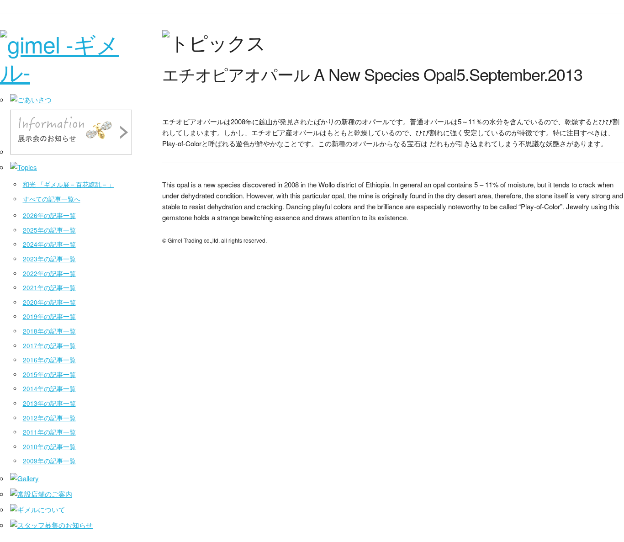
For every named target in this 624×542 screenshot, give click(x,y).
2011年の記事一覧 (49, 432)
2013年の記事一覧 (49, 403)
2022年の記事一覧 (49, 273)
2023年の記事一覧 (49, 259)
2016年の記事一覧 (49, 360)
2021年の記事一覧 (49, 287)
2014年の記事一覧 (49, 388)
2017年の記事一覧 (49, 345)
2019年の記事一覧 (49, 316)
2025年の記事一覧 (49, 230)
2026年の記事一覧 (49, 215)
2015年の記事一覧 (49, 374)
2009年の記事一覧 (49, 461)
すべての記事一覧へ (51, 199)
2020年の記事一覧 (49, 302)
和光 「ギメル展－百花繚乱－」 (68, 184)
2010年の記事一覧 (49, 446)
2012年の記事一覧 (49, 418)
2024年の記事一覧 (49, 244)
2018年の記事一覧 (49, 331)
